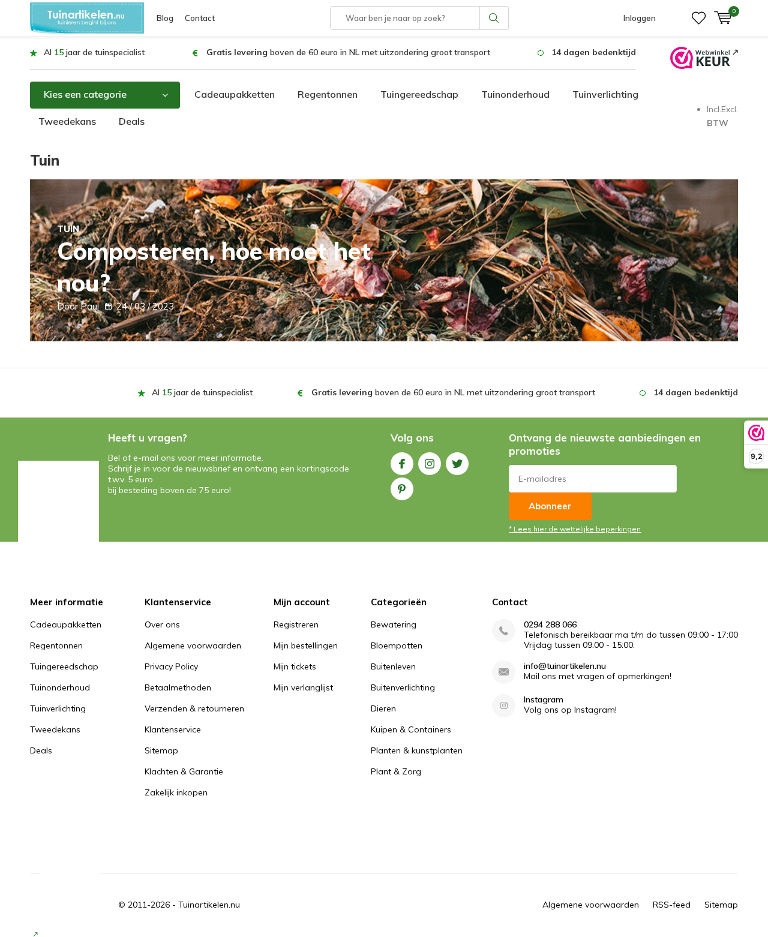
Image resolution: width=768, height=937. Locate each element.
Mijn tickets (295, 666)
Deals (132, 121)
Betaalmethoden (178, 687)
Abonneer (550, 506)
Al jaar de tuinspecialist (94, 52)
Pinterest (402, 488)
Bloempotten (396, 645)
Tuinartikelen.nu (209, 904)
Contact (200, 18)
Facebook (402, 463)
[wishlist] (699, 18)
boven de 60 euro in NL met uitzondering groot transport (348, 52)
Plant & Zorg (396, 771)
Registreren (296, 624)
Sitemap (161, 750)
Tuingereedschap (419, 94)
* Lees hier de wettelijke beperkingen (575, 528)
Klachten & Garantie (184, 771)
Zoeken (494, 18)
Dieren (383, 708)
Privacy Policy (171, 666)
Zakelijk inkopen (176, 792)
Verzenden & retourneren (194, 708)
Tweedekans (67, 121)
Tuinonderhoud (515, 94)
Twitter (457, 463)
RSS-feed (672, 904)
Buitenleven (393, 666)
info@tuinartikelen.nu (565, 666)
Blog (165, 18)
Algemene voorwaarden (193, 645)
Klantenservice (173, 729)
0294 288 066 (550, 625)
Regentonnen (328, 94)
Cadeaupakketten (234, 94)
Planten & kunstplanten (417, 750)
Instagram (429, 463)
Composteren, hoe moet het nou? (214, 260)
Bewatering (393, 624)
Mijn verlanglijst (303, 687)
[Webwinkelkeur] (704, 57)
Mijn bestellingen (306, 645)
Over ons (162, 624)
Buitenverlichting (403, 687)
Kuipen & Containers (411, 729)
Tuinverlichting (605, 94)
